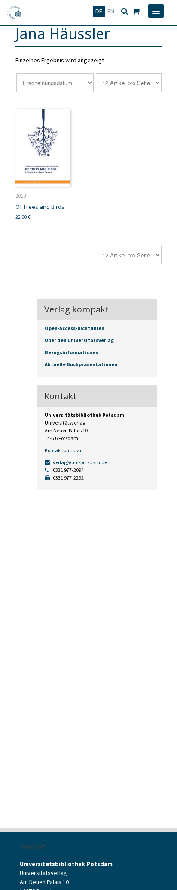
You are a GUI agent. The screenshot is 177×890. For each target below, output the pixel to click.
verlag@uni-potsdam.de (79, 462)
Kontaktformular (63, 450)
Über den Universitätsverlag (79, 340)
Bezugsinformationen (71, 352)
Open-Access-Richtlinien (74, 328)
